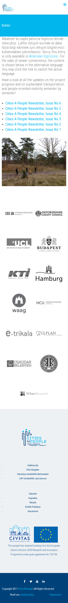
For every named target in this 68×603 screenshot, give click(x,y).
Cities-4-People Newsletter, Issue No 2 (33, 124)
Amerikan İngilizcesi (43, 56)
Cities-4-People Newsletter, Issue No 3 (33, 119)
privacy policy (27, 594)
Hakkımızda (32, 465)
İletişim (33, 502)
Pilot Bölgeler (32, 469)
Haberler (33, 493)
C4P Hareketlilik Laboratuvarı (33, 478)
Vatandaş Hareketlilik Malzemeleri (33, 474)
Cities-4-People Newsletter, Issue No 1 (33, 129)
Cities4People (25, 588)
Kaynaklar (32, 498)
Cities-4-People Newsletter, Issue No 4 (33, 114)
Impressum (33, 511)
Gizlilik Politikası (33, 506)
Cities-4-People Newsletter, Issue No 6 (33, 103)
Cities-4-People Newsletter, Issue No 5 (33, 108)
